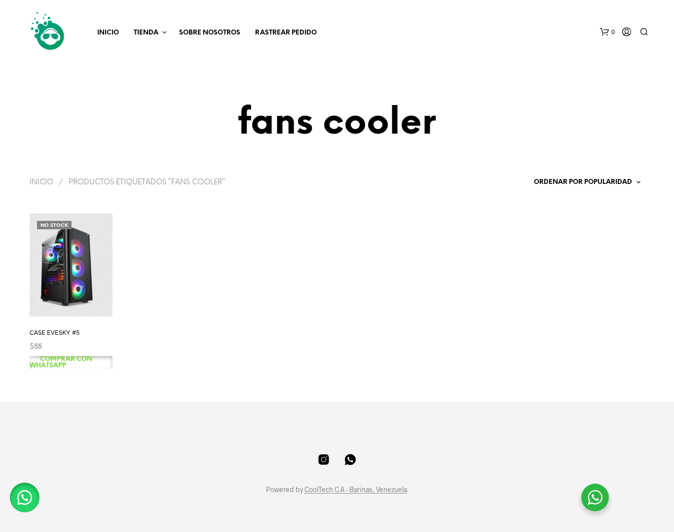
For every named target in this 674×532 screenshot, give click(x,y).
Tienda (146, 33)
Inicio (108, 33)
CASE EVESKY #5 (54, 332)
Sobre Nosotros (209, 33)
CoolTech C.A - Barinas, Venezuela (355, 490)
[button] (607, 32)
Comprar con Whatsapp (61, 362)
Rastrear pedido (286, 33)
